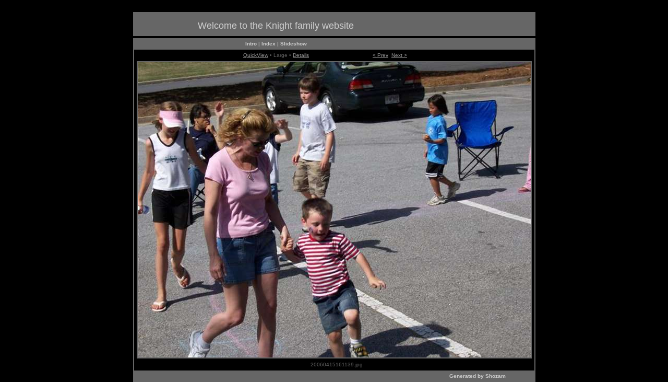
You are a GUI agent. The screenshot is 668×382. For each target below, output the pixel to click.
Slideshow (293, 44)
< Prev (380, 55)
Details (301, 55)
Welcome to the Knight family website (276, 25)
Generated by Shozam (477, 376)
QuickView (255, 55)
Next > (399, 55)
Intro (251, 44)
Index (268, 44)
